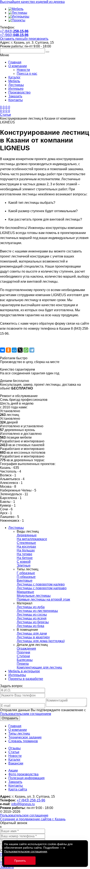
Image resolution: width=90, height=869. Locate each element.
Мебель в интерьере (24, 671)
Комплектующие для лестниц (39, 667)
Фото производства (23, 774)
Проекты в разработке (25, 679)
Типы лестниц (19, 733)
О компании (17, 66)
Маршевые (25, 592)
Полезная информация (26, 778)
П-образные (26, 577)
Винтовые (24, 580)
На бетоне (25, 558)
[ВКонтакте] (2, 350)
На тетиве (24, 554)
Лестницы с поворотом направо (42, 588)
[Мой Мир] (14, 350)
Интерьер (15, 88)
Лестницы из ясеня (31, 618)
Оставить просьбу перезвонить (24, 39)
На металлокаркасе (32, 539)
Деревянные (27, 535)
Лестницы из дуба (31, 607)
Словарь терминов (23, 741)
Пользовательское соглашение (24, 815)
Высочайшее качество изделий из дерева (32, 2)
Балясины (25, 660)
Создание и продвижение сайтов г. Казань (33, 819)
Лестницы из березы (33, 622)
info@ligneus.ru (23, 804)
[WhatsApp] (25, 350)
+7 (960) (14, 35)
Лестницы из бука (30, 626)
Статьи (13, 752)
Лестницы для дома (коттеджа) (41, 641)
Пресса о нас (27, 73)
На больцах (26, 550)
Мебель (14, 81)
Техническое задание (25, 737)
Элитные (24, 565)
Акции (13, 770)
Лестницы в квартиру (33, 637)
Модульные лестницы (34, 595)
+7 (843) (14, 31)
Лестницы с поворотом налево (41, 584)
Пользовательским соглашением (25, 714)
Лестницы (16, 85)
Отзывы (14, 748)
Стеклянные (26, 543)
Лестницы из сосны (32, 614)
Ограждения (26, 648)
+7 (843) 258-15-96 (31, 800)
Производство (19, 92)
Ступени (23, 656)
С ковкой (24, 561)
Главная (14, 62)
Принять (20, 860)
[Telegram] (31, 350)
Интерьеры (17, 675)
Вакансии (15, 763)
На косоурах (26, 546)
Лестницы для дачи (32, 633)
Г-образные (26, 573)
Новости (23, 70)
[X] (20, 350)
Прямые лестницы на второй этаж (43, 599)
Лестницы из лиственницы (37, 611)
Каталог (14, 77)
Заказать (15, 96)
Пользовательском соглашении (25, 851)
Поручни (23, 652)
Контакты (15, 100)
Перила (23, 663)
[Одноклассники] (8, 350)
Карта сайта (17, 789)
